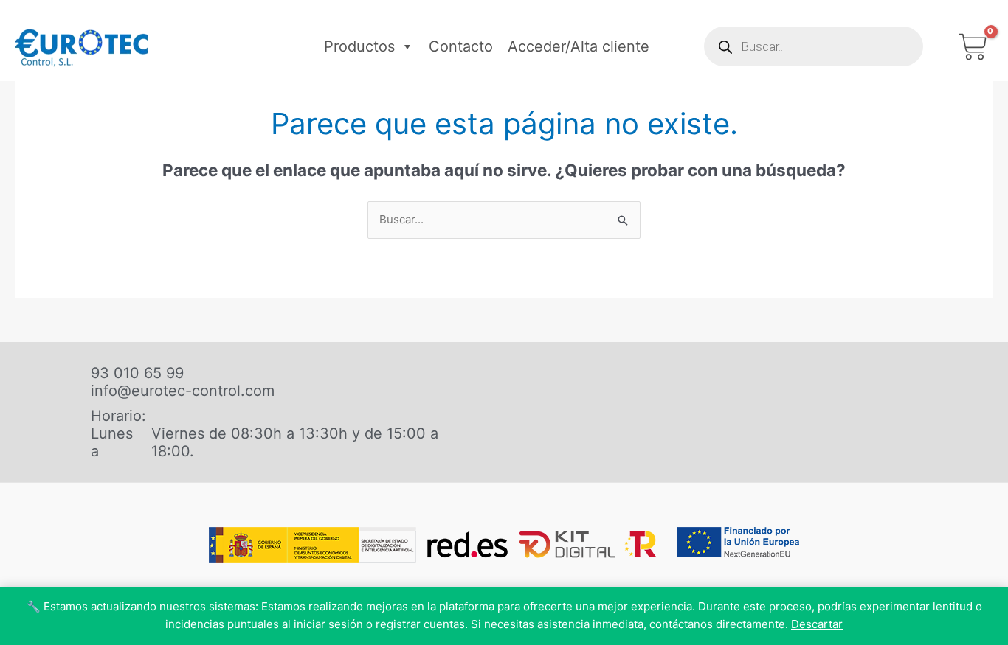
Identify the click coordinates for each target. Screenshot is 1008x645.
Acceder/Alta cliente (578, 46)
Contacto (461, 46)
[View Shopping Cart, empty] (973, 47)
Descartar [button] (817, 624)
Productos (359, 46)
